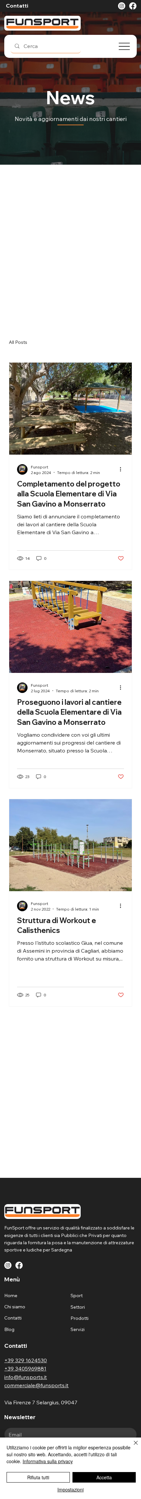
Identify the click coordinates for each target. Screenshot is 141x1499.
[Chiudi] (132, 1447)
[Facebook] (132, 6)
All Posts (18, 342)
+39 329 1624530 (25, 1360)
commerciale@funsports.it (36, 1385)
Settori (77, 1307)
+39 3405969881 (25, 1368)
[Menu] (124, 46)
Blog (9, 1329)
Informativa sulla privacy (48, 1461)
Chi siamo (14, 1307)
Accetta (104, 1477)
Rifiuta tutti (38, 1477)
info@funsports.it (25, 1377)
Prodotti (79, 1318)
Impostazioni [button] (70, 1489)
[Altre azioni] (123, 469)
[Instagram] (121, 6)
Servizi (77, 1329)
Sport (76, 1295)
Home (10, 1295)
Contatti (13, 1318)
